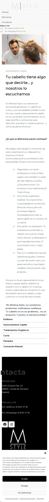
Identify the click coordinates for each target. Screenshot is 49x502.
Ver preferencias (24, 493)
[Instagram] (12, 424)
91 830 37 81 (19, 28)
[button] (45, 453)
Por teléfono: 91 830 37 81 (15, 407)
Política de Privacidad (27, 498)
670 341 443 (21, 31)
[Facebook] (5, 424)
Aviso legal (40, 498)
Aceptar (24, 479)
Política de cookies (11, 498)
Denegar (24, 486)
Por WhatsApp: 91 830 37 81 (16, 413)
